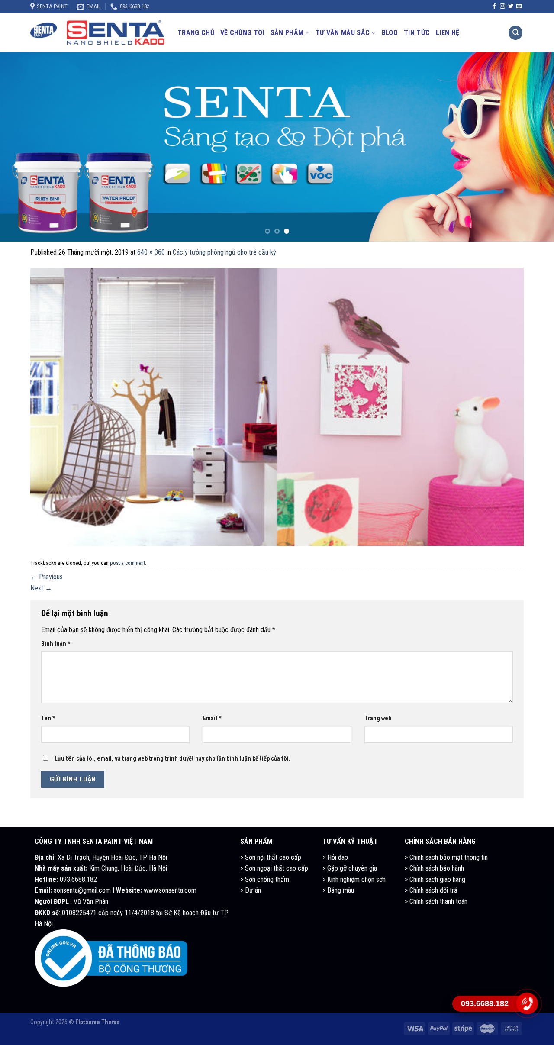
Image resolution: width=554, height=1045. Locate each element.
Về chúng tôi (242, 33)
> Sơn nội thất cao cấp (270, 857)
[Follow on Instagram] (502, 6)
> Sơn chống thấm (264, 879)
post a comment (127, 563)
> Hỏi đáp (335, 857)
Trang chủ (195, 33)
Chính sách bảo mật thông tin (448, 857)
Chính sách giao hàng (437, 879)
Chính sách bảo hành (436, 868)
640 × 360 (151, 252)
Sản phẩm (287, 33)
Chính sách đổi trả (432, 890)
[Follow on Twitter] (510, 6)
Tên (48, 718)
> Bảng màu (338, 890)
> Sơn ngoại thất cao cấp (274, 868)
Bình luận (56, 644)
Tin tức (417, 33)
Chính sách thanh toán (438, 901)
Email (212, 718)
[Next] (532, 147)
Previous (46, 577)
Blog (390, 33)
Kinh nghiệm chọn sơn (355, 879)
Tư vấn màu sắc (343, 33)
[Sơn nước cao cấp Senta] (97, 32)
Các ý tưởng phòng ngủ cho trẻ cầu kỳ (224, 252)
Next (41, 588)
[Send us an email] (519, 6)
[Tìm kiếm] (515, 33)
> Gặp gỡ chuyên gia (349, 868)
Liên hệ (447, 33)
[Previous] (22, 147)
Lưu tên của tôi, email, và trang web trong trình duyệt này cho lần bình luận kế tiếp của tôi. (172, 758)
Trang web (377, 718)
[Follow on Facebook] (494, 6)
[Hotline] (527, 1004)
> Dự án (250, 890)
